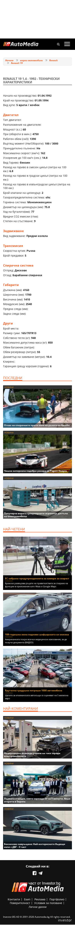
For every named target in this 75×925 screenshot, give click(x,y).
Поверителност (20, 903)
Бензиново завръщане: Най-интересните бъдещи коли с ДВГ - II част (34, 845)
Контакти (14, 899)
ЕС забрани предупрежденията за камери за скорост (37, 578)
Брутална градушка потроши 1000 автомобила (33, 690)
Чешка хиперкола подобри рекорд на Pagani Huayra (35, 471)
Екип (27, 899)
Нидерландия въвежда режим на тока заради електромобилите (32, 755)
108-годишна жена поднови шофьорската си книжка (37, 634)
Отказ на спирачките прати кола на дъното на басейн (37, 425)
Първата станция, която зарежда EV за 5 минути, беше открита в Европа (37, 800)
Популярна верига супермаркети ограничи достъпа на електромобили (36, 515)
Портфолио (56, 899)
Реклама (39, 899)
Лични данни (38, 907)
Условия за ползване (48, 903)
